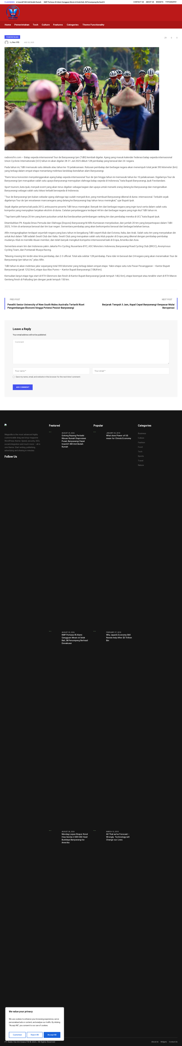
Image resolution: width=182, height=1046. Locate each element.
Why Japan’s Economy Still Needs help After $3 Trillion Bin (119, 638)
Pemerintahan (12, 37)
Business (142, 433)
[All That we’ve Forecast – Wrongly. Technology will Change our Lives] (99, 928)
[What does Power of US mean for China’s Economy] (99, 529)
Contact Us (173, 1042)
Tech (140, 451)
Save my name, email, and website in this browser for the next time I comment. (48, 377)
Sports (141, 456)
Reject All (35, 1034)
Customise (17, 1034)
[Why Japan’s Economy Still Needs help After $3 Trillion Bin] (99, 729)
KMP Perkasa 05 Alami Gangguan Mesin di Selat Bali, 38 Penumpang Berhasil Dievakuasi (54, 2)
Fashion (141, 442)
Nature (141, 465)
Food (140, 447)
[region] (34, 1024)
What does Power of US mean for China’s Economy (118, 437)
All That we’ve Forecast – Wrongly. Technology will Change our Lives (118, 837)
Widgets (164, 1042)
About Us (154, 1042)
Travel (140, 460)
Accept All (52, 1034)
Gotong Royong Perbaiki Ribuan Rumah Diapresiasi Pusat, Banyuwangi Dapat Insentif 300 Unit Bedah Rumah (74, 441)
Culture (141, 438)
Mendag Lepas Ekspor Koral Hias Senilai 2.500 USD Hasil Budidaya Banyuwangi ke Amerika (75, 838)
